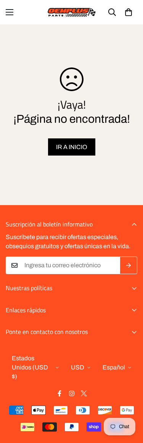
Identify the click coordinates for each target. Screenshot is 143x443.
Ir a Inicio (71, 147)
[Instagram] (72, 393)
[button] (128, 12)
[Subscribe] (128, 265)
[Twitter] (84, 393)
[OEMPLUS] (71, 12)
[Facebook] (59, 393)
